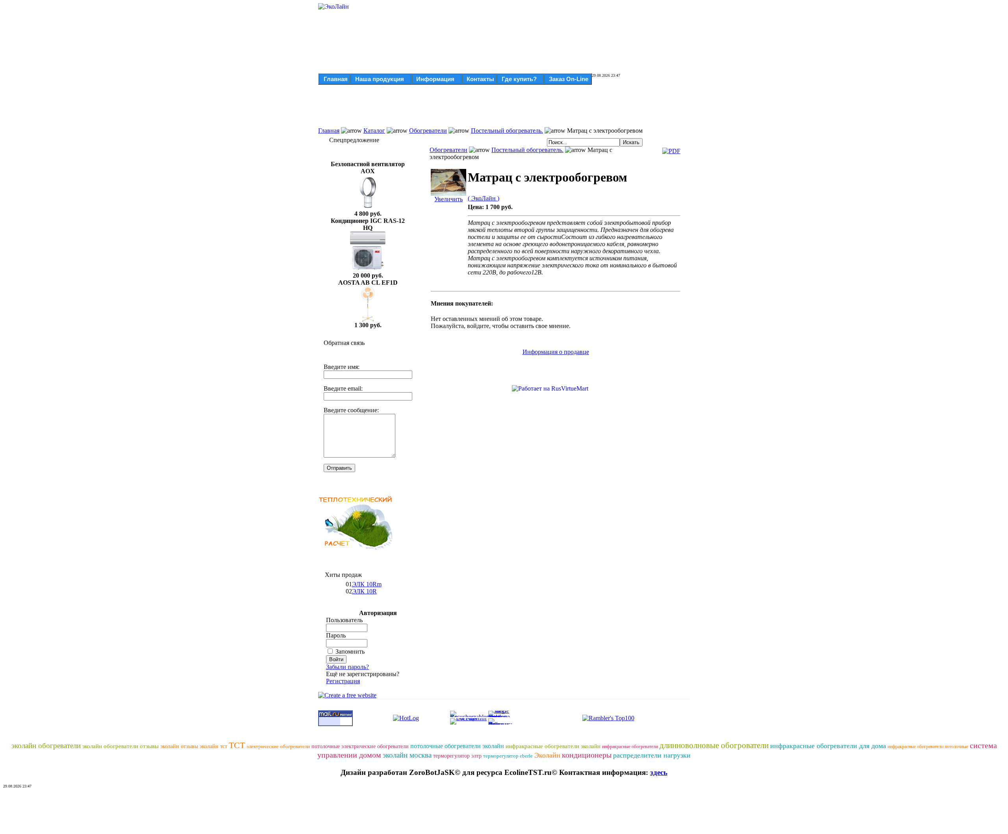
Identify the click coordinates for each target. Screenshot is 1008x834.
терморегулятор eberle (508, 756)
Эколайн (547, 755)
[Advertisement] (480, 109)
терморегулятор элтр (457, 756)
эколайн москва (407, 755)
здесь (658, 772)
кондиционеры (586, 755)
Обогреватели (428, 130)
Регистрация (343, 681)
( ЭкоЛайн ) (483, 198)
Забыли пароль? (347, 666)
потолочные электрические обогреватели (360, 746)
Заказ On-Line (568, 79)
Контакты (480, 79)
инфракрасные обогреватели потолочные (928, 746)
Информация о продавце (556, 351)
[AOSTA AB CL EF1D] (367, 319)
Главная (336, 79)
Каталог (374, 130)
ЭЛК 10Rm (367, 584)
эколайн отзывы (179, 746)
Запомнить (350, 651)
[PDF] (671, 151)
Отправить (339, 468)
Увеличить (448, 199)
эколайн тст (213, 746)
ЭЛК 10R (364, 591)
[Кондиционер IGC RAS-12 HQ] (367, 270)
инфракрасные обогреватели (630, 746)
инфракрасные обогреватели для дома (828, 746)
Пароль (336, 635)
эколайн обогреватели (46, 745)
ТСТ (237, 745)
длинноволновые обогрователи (714, 745)
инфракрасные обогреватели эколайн (553, 746)
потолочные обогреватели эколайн (457, 746)
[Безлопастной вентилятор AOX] (367, 208)
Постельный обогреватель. (507, 130)
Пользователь (344, 620)
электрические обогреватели (278, 746)
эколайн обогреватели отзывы (120, 746)
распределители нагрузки (652, 755)
